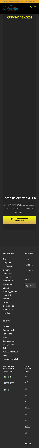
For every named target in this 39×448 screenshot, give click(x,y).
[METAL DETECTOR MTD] (27, 378)
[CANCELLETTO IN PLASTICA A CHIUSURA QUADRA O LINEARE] (27, 428)
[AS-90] (27, 422)
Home (28, 259)
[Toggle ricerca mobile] (31, 7)
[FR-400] (27, 384)
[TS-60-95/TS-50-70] (27, 390)
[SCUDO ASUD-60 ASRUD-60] (27, 397)
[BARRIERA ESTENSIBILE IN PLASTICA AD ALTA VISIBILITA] (27, 435)
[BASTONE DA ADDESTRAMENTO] (27, 416)
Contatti (29, 270)
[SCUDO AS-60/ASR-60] (27, 403)
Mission (29, 265)
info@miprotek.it (30, 1)
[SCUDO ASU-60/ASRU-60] (27, 409)
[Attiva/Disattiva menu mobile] (35, 7)
